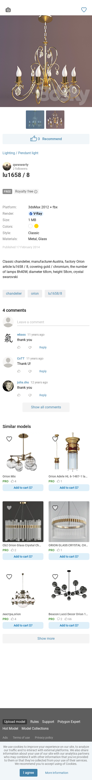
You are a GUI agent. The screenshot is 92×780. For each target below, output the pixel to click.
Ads (5, 737)
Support (48, 722)
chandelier (14, 293)
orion (35, 293)
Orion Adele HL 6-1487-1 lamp (68, 476)
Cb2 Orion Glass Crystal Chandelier (22, 545)
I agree (28, 773)
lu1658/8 (55, 293)
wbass (21, 334)
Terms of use (21, 737)
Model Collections (35, 728)
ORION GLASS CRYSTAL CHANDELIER (68, 545)
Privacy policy (44, 737)
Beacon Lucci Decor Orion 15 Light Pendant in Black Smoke (68, 614)
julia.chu (23, 382)
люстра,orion (12, 614)
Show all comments (46, 407)
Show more (46, 638)
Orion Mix (9, 476)
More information (56, 772)
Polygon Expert (69, 722)
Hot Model (10, 728)
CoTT (21, 358)
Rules (34, 722)
